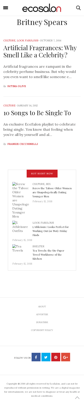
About (42, 306)
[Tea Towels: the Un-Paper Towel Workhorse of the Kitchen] (22, 252)
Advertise (42, 314)
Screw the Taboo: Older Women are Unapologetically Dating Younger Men (52, 192)
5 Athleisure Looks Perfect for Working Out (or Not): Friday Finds (50, 231)
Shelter (38, 246)
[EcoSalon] (42, 8)
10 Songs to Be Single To (37, 112)
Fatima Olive (16, 86)
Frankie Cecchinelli (22, 144)
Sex (48, 184)
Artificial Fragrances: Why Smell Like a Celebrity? (40, 51)
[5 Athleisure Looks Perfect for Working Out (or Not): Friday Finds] (22, 228)
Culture (9, 40)
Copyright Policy (42, 330)
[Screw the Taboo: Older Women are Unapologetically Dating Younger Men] (22, 200)
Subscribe (42, 322)
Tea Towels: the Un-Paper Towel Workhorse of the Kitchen (48, 254)
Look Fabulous (27, 40)
